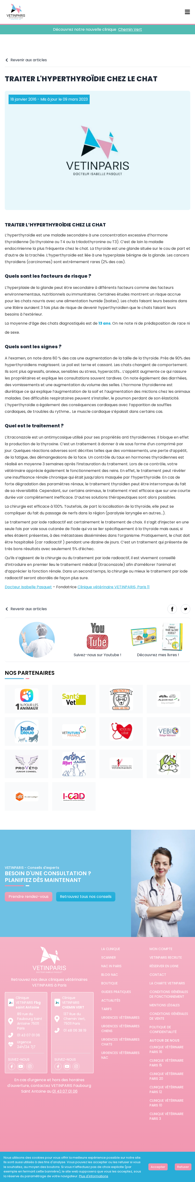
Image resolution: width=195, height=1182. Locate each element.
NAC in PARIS (111, 966)
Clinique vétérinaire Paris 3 (167, 1116)
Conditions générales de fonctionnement (169, 994)
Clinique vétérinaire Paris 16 (167, 1049)
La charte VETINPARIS (167, 983)
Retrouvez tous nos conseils (86, 896)
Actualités (110, 1000)
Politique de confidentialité (163, 1029)
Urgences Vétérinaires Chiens (120, 1028)
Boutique (109, 983)
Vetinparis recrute (166, 957)
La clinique (110, 949)
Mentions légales (165, 1005)
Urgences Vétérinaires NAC (120, 1055)
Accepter (158, 1167)
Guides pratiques (116, 991)
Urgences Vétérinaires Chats (120, 1042)
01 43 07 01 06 (28, 1035)
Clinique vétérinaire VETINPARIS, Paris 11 (114, 587)
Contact (158, 974)
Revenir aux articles (28, 60)
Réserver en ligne (164, 966)
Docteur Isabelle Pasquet (28, 587)
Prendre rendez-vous (29, 896)
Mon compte (161, 949)
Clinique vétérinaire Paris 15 (167, 1063)
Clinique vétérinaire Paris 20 (167, 1076)
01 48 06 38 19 (74, 1030)
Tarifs (106, 1009)
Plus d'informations (93, 1176)
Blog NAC (109, 974)
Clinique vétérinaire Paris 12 (167, 1089)
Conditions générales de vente (169, 1016)
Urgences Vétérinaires (120, 1017)
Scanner (108, 957)
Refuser (183, 1167)
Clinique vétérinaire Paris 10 (167, 1103)
